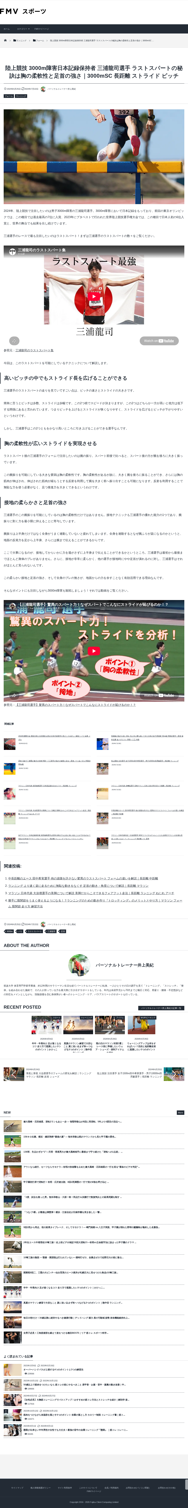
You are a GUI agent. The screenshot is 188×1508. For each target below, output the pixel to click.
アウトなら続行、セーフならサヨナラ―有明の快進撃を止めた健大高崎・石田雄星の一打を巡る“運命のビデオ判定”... (82, 1167)
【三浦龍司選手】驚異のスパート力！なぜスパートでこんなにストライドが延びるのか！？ (75, 704)
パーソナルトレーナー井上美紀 (62, 89)
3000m (10, 931)
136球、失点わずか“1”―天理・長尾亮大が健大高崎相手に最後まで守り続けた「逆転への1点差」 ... (73, 1152)
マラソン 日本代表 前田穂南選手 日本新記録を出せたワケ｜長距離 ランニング (47, 786)
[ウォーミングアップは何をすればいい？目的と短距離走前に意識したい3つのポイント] (142, 1031)
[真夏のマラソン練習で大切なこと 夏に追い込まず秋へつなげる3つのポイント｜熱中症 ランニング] (78, 1031)
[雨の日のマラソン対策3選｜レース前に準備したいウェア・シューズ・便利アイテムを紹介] (110, 1031)
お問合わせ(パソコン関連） (138, 1488)
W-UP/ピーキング (148, 1018)
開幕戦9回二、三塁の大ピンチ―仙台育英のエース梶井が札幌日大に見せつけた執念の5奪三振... (71, 1272)
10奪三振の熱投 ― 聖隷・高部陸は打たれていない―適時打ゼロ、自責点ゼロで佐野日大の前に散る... (74, 1257)
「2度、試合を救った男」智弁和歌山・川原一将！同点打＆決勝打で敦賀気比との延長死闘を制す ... (73, 1197)
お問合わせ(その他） (167, 1488)
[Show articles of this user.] (49, 965)
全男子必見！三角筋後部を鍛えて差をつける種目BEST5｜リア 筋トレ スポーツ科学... (66, 1333)
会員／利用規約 (111, 1488)
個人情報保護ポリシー (40, 1488)
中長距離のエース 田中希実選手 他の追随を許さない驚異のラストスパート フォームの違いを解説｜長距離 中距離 (83, 878)
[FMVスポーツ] (23, 12)
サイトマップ (17, 1488)
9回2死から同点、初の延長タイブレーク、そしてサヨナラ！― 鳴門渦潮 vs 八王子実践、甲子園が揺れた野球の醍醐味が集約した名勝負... (92, 1227)
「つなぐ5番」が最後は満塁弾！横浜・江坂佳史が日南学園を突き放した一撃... (62, 1212)
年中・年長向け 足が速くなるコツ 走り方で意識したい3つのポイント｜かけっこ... (64, 1287)
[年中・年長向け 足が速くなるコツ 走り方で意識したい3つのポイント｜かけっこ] (47, 1031)
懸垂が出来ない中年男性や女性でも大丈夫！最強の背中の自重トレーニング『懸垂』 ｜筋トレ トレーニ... (76, 1430)
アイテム (120, 1018)
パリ (20, 931)
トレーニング (86, 1018)
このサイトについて (88, 1488)
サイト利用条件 (65, 1488)
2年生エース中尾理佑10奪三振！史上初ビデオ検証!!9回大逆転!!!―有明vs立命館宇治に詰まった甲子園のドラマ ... (80, 1242)
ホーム (7, 29)
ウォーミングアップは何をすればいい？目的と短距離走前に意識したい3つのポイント (141, 1046)
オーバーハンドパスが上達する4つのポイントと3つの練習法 (53, 1369)
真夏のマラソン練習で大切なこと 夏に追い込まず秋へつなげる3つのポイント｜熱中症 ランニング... (73, 1302)
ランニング (21, 96)
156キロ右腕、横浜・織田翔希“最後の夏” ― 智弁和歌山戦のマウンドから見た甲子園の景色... (70, 1136)
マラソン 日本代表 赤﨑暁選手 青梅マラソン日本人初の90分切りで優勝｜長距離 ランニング (145, 786)
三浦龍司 (51, 931)
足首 (63, 931)
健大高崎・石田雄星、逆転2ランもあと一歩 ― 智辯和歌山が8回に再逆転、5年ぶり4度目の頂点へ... (73, 1121)
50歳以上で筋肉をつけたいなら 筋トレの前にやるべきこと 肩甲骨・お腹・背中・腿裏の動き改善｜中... (75, 1384)
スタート (56, 1018)
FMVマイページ (42, 29)
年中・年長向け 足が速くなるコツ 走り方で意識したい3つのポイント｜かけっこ (46, 1046)
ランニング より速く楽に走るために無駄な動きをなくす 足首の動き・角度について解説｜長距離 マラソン (78, 885)
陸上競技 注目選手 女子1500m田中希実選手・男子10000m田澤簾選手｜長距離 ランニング (145, 761)
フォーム (9, 96)
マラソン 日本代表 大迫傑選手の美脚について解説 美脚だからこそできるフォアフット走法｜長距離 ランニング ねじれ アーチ (91, 893)
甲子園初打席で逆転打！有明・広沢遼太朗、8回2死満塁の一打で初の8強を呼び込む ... (66, 1182)
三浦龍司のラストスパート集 (34, 350)
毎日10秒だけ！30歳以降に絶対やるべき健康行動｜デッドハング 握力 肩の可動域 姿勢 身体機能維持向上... (76, 1318)
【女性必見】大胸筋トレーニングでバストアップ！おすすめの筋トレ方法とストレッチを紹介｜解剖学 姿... (76, 1399)
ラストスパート (35, 931)
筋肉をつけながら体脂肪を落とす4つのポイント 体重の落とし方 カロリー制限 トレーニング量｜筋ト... (74, 1415)
